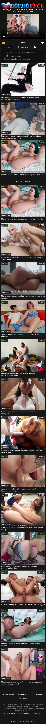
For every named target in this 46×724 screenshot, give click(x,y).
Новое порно (8, 694)
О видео (7, 47)
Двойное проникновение (21, 59)
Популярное (38, 694)
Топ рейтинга (23, 694)
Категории (23, 698)
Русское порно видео (19, 713)
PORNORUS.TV (29, 722)
